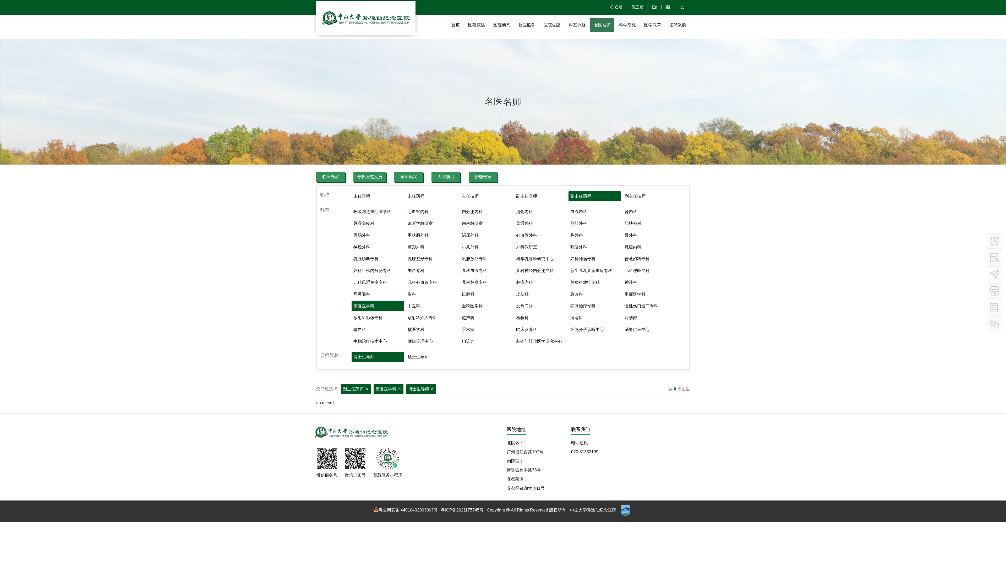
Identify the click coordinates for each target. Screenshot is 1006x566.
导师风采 (408, 177)
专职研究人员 (369, 177)
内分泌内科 (472, 211)
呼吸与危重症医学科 (372, 211)
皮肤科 (522, 294)
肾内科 (631, 211)
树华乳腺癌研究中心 (535, 259)
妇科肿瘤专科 (582, 259)
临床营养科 (526, 329)
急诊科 (576, 294)
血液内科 (578, 211)
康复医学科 (363, 306)
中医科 (414, 306)
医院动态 (501, 25)
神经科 (631, 282)
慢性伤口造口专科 (641, 306)
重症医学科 (635, 294)
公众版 (616, 7)
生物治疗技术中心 (370, 341)
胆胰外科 (633, 223)
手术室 (468, 329)
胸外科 (576, 235)
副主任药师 (580, 196)
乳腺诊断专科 (366, 259)
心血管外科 (526, 235)
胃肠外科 (361, 235)
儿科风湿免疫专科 (370, 282)
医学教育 (652, 25)
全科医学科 (472, 306)
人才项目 (446, 177)
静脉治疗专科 (582, 306)
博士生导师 (363, 357)
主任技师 (470, 196)
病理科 (576, 317)
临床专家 (330, 177)
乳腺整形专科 (420, 259)
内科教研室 (472, 223)
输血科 (359, 329)
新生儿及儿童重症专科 (591, 270)
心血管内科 (418, 211)
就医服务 (526, 25)
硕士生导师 (418, 357)
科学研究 (627, 25)
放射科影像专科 (368, 317)
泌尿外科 (470, 235)
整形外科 (416, 247)
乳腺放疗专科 (474, 259)
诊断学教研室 (420, 223)
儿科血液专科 (474, 270)
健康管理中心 (420, 341)
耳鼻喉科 (361, 294)
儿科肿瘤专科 (474, 282)
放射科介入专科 (422, 317)
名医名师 (602, 25)
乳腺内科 (633, 247)
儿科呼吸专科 (637, 270)
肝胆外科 (578, 223)
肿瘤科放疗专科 (585, 282)
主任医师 (361, 196)
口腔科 (468, 294)
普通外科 (524, 223)
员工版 (637, 7)
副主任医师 (526, 196)
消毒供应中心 (637, 329)
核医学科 (416, 329)
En (654, 7)
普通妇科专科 (637, 259)
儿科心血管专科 (422, 282)
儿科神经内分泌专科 (535, 270)
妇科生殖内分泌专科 (372, 270)
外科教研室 (526, 247)
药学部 (631, 317)
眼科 (412, 294)
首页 (455, 25)
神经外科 (361, 247)
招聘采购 (677, 25)
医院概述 (476, 25)
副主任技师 (635, 196)
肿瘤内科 (524, 282)
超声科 (468, 317)
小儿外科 (470, 247)
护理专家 (483, 177)
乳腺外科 (578, 247)
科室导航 (577, 25)
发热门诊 (524, 306)
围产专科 (416, 270)
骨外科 (631, 235)
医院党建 (552, 25)
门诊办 (468, 341)
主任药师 (416, 196)
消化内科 (524, 211)
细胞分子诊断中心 (587, 329)
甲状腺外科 (418, 235)
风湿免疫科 (363, 223)
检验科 (522, 317)
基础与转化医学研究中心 (539, 341)
